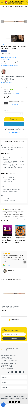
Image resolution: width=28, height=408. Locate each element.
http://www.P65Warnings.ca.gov (11, 218)
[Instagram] (12, 372)
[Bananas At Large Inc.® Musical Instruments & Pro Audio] (14, 2)
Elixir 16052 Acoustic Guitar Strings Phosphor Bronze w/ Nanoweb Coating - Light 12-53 (7, 239)
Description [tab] (8, 142)
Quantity (6, 110)
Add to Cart (15, 119)
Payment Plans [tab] (19, 142)
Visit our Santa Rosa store (8, 363)
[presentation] (24, 220)
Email (2, 82)
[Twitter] (8, 372)
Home (3, 6)
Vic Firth (3, 45)
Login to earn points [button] (14, 132)
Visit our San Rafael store (8, 355)
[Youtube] (20, 372)
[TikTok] (23, 372)
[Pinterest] (16, 372)
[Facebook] (5, 372)
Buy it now (14, 124)
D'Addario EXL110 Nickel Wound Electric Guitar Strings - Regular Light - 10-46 (20, 239)
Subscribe (14, 338)
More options (8, 82)
